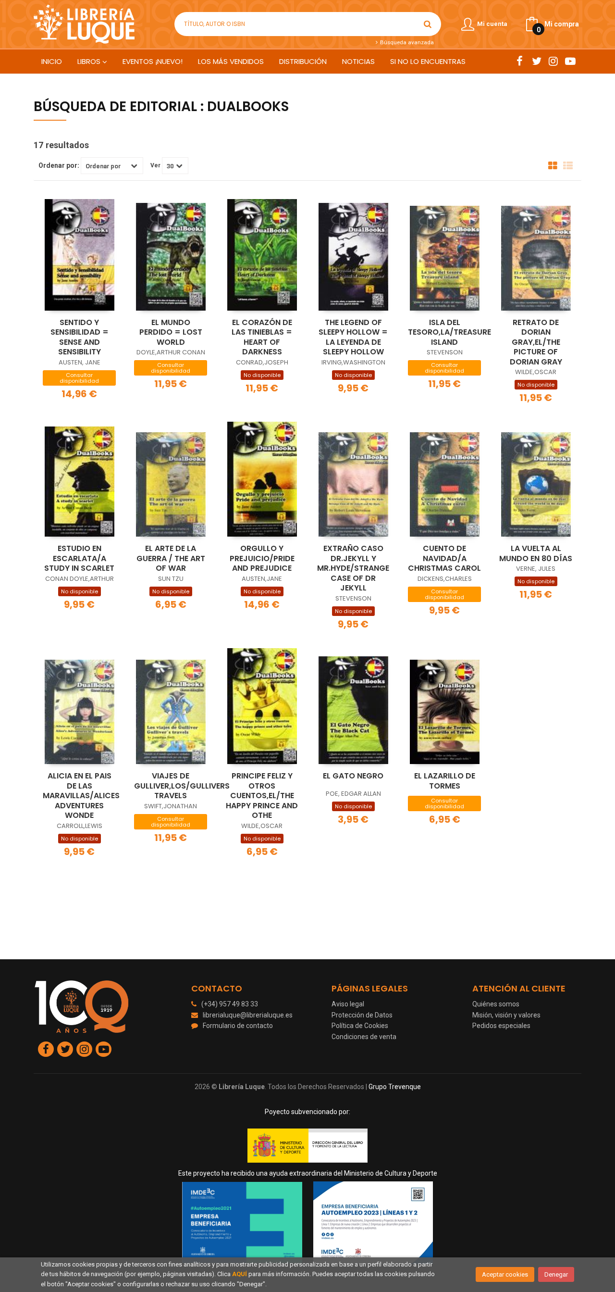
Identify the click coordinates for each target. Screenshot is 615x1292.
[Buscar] (427, 24)
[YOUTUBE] (570, 61)
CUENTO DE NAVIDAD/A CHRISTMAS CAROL (444, 558)
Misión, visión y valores (506, 1015)
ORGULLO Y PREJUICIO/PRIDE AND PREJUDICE (262, 558)
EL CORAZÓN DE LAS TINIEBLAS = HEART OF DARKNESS (262, 337)
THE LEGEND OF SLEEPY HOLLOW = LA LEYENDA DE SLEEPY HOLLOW (353, 337)
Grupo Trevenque (395, 1087)
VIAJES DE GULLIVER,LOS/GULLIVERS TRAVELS (182, 785)
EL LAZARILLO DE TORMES (444, 780)
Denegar (556, 1274)
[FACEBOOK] (520, 61)
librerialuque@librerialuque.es (248, 1015)
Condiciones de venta (364, 1037)
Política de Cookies (360, 1025)
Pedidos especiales (501, 1025)
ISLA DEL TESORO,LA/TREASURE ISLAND (449, 332)
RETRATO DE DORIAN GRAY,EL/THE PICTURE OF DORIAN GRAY (536, 342)
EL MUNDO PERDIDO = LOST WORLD (170, 332)
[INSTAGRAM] (553, 61)
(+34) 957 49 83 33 (229, 1004)
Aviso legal (348, 1004)
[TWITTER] (536, 61)
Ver (155, 165)
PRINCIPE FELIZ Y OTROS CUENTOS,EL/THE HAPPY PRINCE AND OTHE (262, 795)
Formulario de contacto (238, 1025)
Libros (89, 61)
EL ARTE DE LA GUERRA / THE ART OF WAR (170, 558)
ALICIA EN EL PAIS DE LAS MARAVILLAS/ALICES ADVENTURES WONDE (81, 795)
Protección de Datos (362, 1015)
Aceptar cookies (505, 1274)
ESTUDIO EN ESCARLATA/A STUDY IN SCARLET (79, 558)
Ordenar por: (58, 165)
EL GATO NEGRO (353, 775)
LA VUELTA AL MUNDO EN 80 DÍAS (535, 553)
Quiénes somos (495, 1004)
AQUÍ (239, 1274)
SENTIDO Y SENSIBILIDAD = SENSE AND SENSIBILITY (79, 337)
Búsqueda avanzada (406, 42)
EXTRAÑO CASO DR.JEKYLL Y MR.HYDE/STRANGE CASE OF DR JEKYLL (353, 568)
